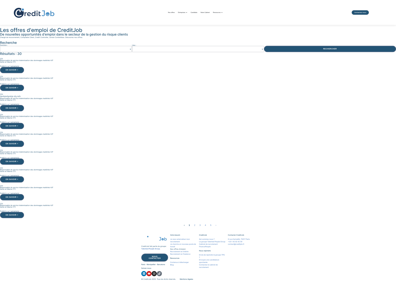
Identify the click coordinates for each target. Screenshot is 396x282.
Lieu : (134, 45)
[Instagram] (154, 273)
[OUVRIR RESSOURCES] (222, 12)
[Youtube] (149, 273)
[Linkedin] (143, 273)
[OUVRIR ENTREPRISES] (186, 12)
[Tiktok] (159, 273)
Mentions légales (186, 279)
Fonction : (4, 45)
